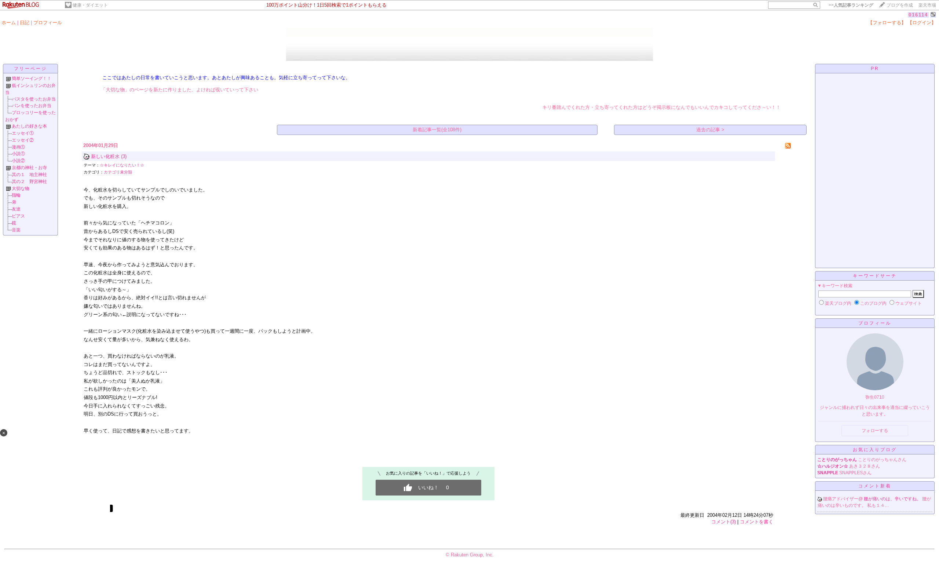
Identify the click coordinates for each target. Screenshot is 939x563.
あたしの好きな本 (29, 126)
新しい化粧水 (105, 156)
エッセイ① (23, 133)
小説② (18, 160)
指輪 (16, 195)
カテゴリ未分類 (118, 172)
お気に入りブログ (875, 449)
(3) (124, 156)
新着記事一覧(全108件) (437, 129)
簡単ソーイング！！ (31, 78)
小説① (18, 153)
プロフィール (47, 22)
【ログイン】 (921, 22)
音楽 (16, 230)
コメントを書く (756, 521)
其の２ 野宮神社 (29, 181)
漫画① (18, 147)
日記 (24, 22)
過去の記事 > (710, 129)
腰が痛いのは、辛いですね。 (893, 498)
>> (851, 5)
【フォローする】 (887, 22)
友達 (16, 209)
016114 (918, 15)
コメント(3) (723, 521)
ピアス (18, 216)
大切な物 (20, 188)
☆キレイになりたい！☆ (122, 165)
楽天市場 (927, 5)
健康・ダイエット (90, 5)
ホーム (8, 22)
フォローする (875, 430)
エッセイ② (23, 140)
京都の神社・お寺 (29, 167)
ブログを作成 (900, 5)
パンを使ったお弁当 (31, 105)
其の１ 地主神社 (29, 174)
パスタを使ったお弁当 (34, 99)
